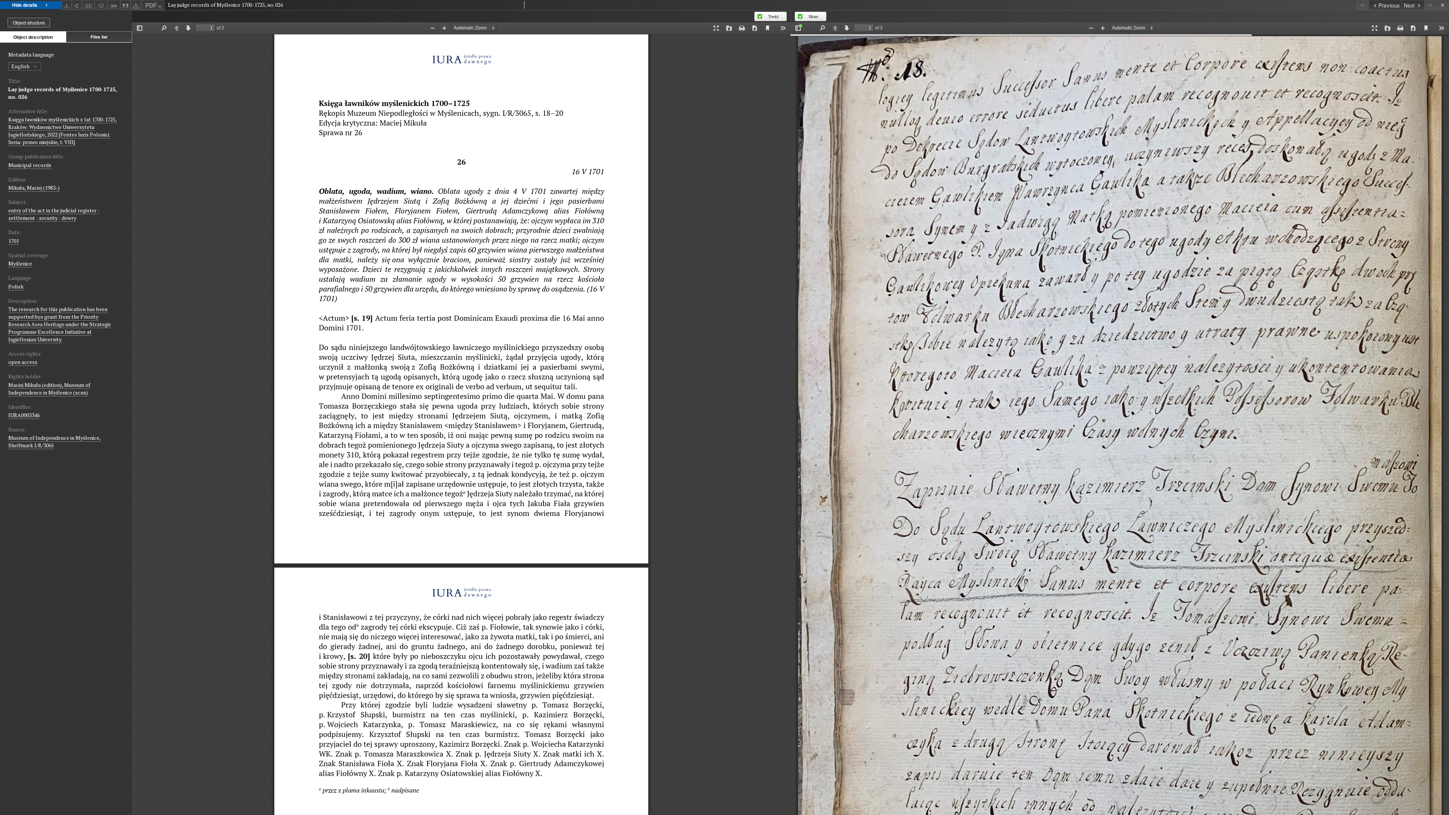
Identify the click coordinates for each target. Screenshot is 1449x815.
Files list (99, 37)
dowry (69, 217)
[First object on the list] (1362, 5)
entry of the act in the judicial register (52, 210)
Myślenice (20, 263)
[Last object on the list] (1430, 5)
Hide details (24, 5)
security (48, 217)
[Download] (67, 5)
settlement (21, 217)
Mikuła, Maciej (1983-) (34, 187)
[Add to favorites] (101, 5)
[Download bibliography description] (114, 5)
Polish (15, 286)
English (21, 66)
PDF (151, 5)
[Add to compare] (88, 5)
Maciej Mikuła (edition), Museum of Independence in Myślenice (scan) (49, 388)
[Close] (1443, 5)
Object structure (29, 22)
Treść (773, 16)
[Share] (77, 5)
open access (22, 361)
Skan (813, 16)
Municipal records (29, 165)
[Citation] (125, 5)
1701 (13, 240)
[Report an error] (136, 5)
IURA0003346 (24, 415)
